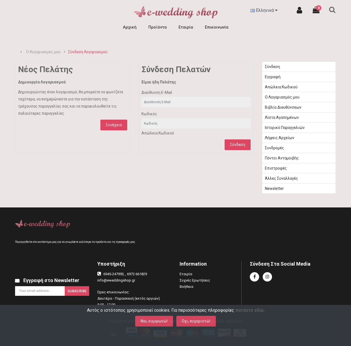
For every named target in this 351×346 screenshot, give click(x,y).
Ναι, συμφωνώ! (154, 321)
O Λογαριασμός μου (43, 52)
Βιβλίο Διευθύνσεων (283, 107)
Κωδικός (149, 114)
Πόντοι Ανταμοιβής (282, 158)
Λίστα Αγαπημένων (282, 117)
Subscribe (76, 291)
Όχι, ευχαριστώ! (196, 321)
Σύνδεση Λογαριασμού (87, 52)
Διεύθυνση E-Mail (156, 92)
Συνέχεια (114, 125)
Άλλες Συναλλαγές (281, 178)
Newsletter (274, 188)
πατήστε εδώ (249, 310)
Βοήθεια (186, 287)
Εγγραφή (273, 77)
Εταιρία (186, 274)
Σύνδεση (237, 144)
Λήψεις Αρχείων (279, 138)
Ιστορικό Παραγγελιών (285, 127)
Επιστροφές (276, 168)
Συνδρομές (274, 148)
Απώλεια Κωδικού (157, 133)
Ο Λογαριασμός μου (282, 97)
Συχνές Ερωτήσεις (195, 280)
